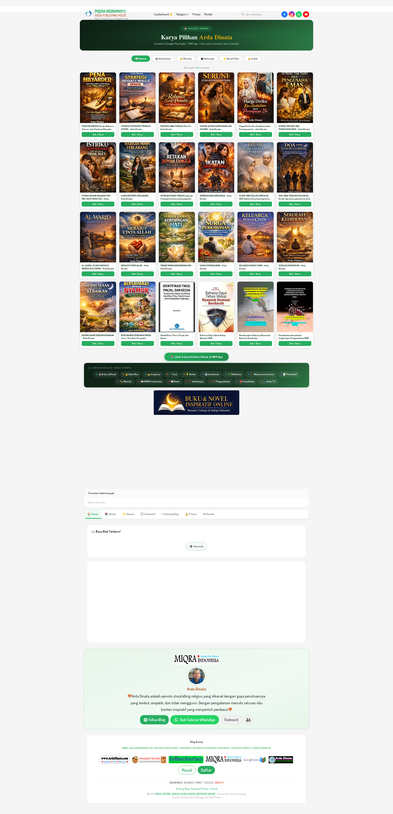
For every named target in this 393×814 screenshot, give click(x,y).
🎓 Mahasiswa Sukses (262, 374)
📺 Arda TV (269, 381)
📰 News (175, 381)
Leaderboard (161, 14)
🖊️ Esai (173, 374)
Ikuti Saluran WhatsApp (197, 719)
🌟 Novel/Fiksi (231, 58)
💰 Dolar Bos (132, 374)
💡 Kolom (191, 374)
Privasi (196, 14)
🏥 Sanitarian (212, 374)
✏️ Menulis (126, 381)
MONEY (199, 782)
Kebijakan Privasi (200, 788)
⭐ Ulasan (128, 514)
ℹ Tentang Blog (170, 514)
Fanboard (231, 719)
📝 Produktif (290, 374)
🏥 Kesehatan (163, 58)
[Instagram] (292, 14)
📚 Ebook (110, 514)
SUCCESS (209, 782)
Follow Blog (156, 719)
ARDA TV (219, 782)
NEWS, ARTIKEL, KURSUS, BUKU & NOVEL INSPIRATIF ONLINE (185, 793)
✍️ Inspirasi (153, 374)
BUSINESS (189, 782)
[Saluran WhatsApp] (299, 14)
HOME (125, 748)
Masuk (187, 770)
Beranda (198, 546)
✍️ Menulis (186, 58)
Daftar (206, 770)
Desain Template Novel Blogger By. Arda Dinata (196, 797)
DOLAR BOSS (176, 782)
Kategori (181, 14)
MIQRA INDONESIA (262, 748)
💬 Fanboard (147, 514)
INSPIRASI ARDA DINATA (166, 748)
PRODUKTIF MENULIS (241, 748)
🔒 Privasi (191, 514)
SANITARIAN (185, 748)
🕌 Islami (253, 58)
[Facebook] (284, 14)
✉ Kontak (208, 514)
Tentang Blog (183, 788)
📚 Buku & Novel (107, 374)
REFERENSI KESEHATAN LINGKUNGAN (211, 748)
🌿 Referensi (235, 374)
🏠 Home (92, 514)
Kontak (208, 14)
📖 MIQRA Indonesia (151, 381)
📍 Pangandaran (221, 381)
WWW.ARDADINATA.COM (141, 748)
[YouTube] (306, 14)
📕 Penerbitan (246, 381)
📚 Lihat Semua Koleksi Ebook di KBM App (196, 356)
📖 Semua (140, 58)
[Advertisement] (196, 455)
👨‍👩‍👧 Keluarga (207, 58)
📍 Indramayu (196, 381)
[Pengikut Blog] (248, 719)
